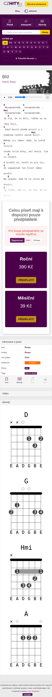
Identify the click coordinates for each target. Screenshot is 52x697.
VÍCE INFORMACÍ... (34, 691)
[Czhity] (13, 4)
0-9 (10, 43)
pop (27, 368)
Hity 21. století (31, 373)
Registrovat (17, 240)
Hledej (45, 32)
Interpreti (26, 24)
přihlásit (33, 11)
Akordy (42, 24)
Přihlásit (36, 240)
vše (5, 43)
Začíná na (7, 39)
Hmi (6, 110)
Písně (10, 24)
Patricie (5, 82)
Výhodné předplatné (36, 4)
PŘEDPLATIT (26, 280)
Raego (13, 82)
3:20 (10, 97)
